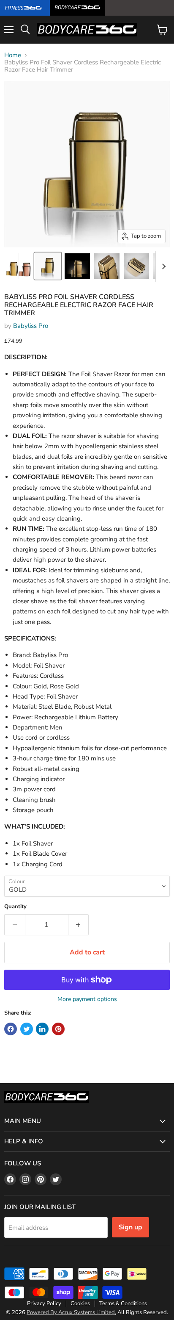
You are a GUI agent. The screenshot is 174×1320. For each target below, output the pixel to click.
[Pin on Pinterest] (58, 1029)
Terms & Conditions (123, 1303)
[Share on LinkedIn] (42, 1029)
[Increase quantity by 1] (78, 924)
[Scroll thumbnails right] (162, 266)
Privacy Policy (44, 1303)
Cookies (80, 1303)
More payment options (87, 999)
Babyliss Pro (30, 326)
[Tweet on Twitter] (26, 1029)
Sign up (130, 1227)
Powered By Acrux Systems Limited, (71, 1312)
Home (12, 55)
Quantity (15, 907)
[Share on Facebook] (10, 1029)
